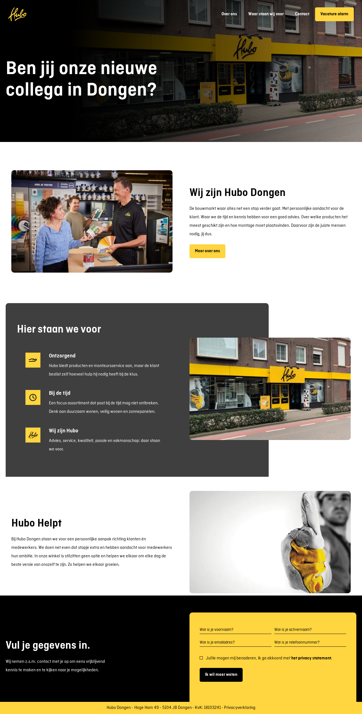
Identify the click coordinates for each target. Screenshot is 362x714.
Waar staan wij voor (266, 14)
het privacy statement (311, 658)
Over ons (229, 14)
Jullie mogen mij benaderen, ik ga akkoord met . (269, 658)
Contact (302, 14)
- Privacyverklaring (238, 708)
